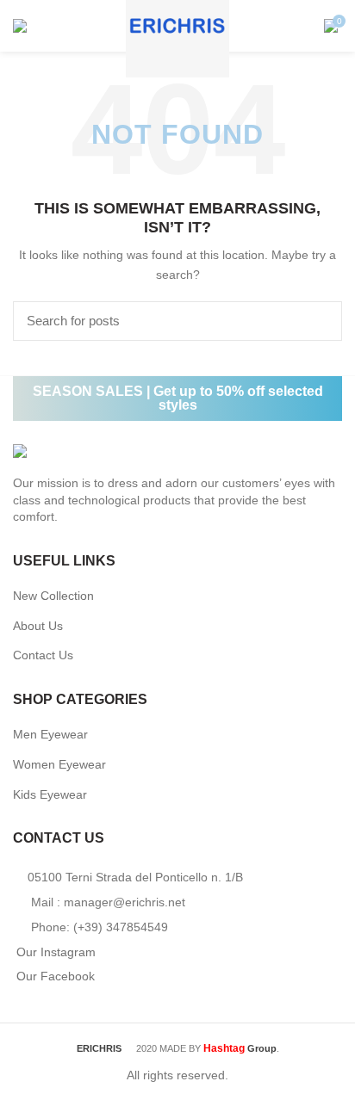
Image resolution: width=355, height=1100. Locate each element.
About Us (38, 626)
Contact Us (43, 655)
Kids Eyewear (50, 794)
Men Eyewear (50, 734)
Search (318, 321)
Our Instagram (56, 952)
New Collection (53, 596)
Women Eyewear (59, 764)
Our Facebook (55, 976)
